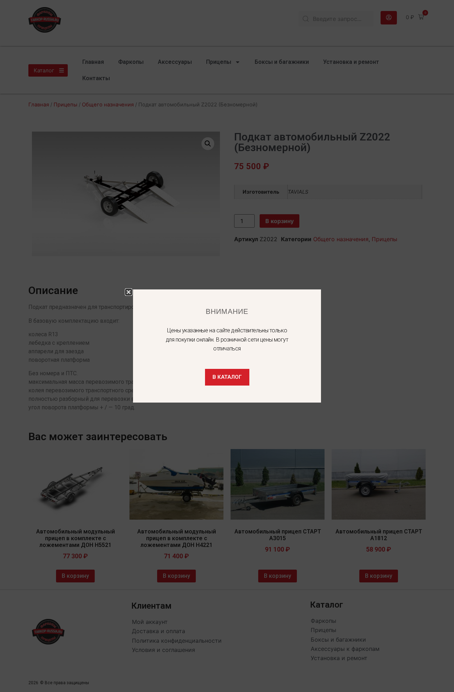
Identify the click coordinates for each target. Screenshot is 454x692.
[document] (227, 346)
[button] (128, 292)
